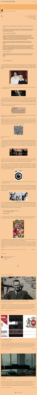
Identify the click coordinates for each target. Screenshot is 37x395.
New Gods (20, 249)
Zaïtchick (5, 256)
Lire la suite (34, 310)
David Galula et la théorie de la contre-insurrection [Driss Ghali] (14, 301)
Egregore (6, 249)
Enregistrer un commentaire (10, 310)
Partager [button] (33, 249)
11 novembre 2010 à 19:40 (11, 256)
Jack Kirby (9, 249)
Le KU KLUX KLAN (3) (6, 339)
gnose (33, 122)
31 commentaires (8, 387)
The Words (3, 378)
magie (13, 249)
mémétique (16, 249)
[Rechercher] (33, 1)
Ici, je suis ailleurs (8, 1)
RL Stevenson (24, 249)
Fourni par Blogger (19, 392)
